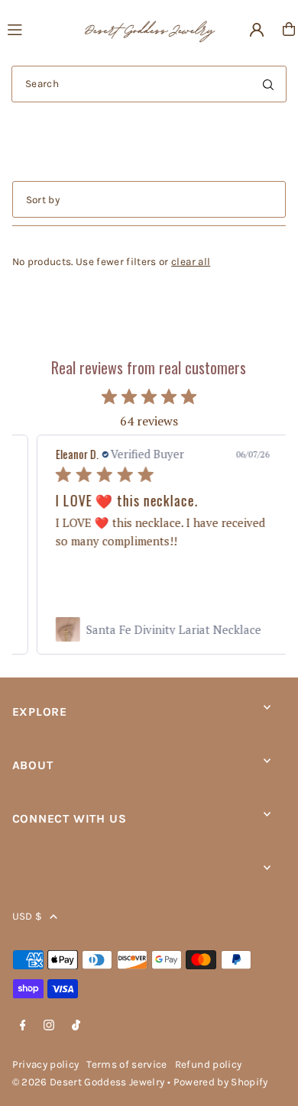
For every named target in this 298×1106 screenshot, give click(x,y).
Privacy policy (45, 1064)
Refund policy (208, 1064)
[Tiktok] (76, 1026)
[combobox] (149, 84)
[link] (149, 629)
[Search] (268, 84)
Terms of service (126, 1064)
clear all (190, 261)
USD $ (27, 916)
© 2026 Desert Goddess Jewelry (88, 1082)
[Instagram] (49, 1026)
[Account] (257, 30)
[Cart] (289, 29)
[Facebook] (23, 1026)
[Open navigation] (37, 28)
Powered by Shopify (220, 1082)
